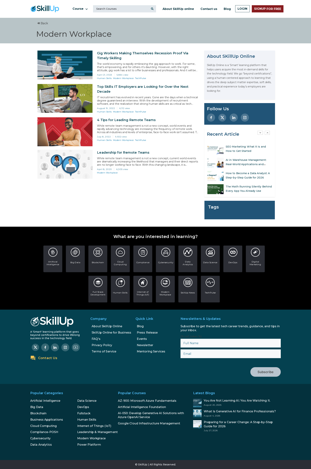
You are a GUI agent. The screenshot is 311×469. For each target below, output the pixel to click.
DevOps (232, 262)
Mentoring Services (151, 351)
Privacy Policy (102, 345)
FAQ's (96, 339)
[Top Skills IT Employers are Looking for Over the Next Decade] (65, 98)
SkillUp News (188, 292)
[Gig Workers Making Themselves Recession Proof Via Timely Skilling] (65, 65)
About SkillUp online (178, 9)
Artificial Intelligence (53, 263)
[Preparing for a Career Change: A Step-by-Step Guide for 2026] (237, 426)
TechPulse (140, 78)
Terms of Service (104, 351)
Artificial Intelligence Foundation (142, 407)
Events (142, 339)
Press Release (147, 332)
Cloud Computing (120, 263)
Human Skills (104, 78)
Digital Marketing (255, 263)
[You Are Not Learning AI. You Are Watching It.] (237, 403)
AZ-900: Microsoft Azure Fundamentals (147, 400)
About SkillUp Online (107, 326)
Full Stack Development (98, 293)
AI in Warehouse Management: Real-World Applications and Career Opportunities (246, 151)
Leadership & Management (97, 432)
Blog (227, 9)
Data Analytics (188, 263)
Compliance (143, 262)
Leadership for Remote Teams (123, 153)
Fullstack (84, 413)
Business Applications (46, 419)
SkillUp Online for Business (111, 332)
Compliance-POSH (44, 432)
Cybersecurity (165, 262)
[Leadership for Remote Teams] (65, 164)
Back (44, 23)
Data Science (210, 262)
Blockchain (98, 262)
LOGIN (242, 8)
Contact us (208, 9)
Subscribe (266, 372)
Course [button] (78, 8)
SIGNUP (267, 9)
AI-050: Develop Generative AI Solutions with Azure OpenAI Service (151, 415)
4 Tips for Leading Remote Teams (126, 120)
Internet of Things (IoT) (142, 293)
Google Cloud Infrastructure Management (149, 423)
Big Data (75, 262)
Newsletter (145, 345)
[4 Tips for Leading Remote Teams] (65, 131)
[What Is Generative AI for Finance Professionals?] (237, 413)
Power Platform (89, 444)
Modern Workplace (123, 78)
